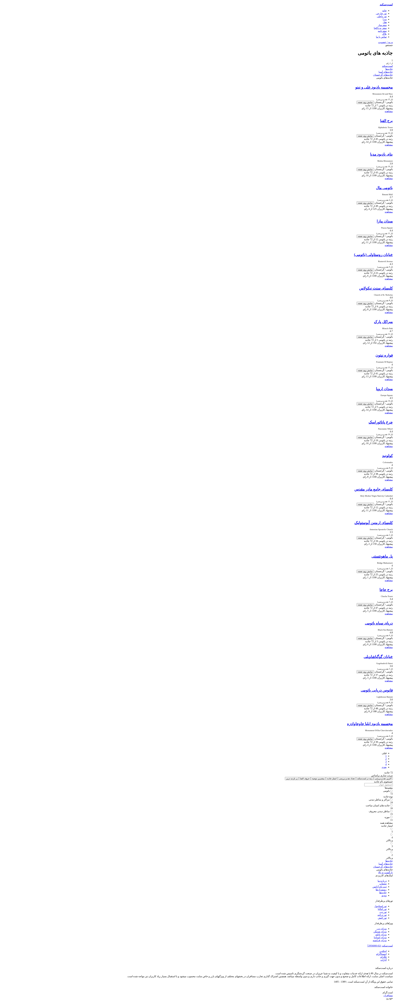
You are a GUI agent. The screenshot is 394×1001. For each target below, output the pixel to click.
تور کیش (382, 918)
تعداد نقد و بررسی (347, 778)
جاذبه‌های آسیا (386, 72)
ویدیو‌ (384, 895)
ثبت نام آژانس (379, 886)
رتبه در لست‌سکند (364, 778)
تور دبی (383, 912)
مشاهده (389, 111)
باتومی (386, 791)
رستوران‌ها (381, 889)
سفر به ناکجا (380, 28)
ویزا (385, 19)
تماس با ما (381, 37)
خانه (384, 10)
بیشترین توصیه (318, 778)
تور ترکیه (382, 915)
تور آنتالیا (382, 909)
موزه (387, 817)
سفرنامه (382, 31)
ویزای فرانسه (380, 940)
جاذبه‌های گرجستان (383, 75)
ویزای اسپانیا (380, 937)
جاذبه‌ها (389, 69)
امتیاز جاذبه (332, 778)
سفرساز (382, 25)
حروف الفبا (305, 778)
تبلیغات (383, 883)
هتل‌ (385, 22)
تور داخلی (382, 16)
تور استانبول (380, 906)
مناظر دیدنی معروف (379, 811)
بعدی (384, 767)
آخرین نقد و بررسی (383, 778)
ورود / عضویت (385, 42)
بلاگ (384, 34)
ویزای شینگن (380, 931)
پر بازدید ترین (292, 778)
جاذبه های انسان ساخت (378, 805)
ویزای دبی (381, 928)
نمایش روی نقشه (365, 102)
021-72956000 (374, 945)
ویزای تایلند (381, 934)
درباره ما (382, 881)
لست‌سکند (386, 4)
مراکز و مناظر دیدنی (379, 799)
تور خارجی (381, 13)
